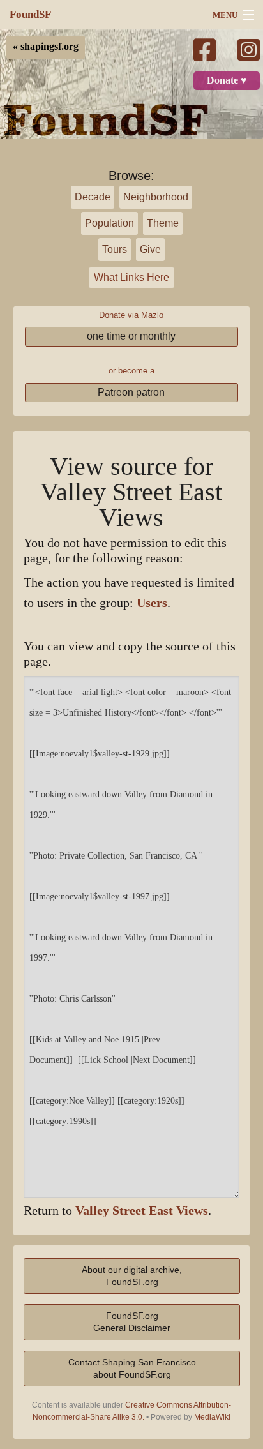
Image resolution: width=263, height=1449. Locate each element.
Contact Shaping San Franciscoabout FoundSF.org (132, 1368)
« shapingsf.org (46, 46)
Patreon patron (131, 392)
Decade (92, 196)
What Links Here (131, 277)
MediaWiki (212, 1417)
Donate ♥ (227, 80)
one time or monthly (131, 336)
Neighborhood (155, 196)
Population (109, 223)
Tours (114, 249)
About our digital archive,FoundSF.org (132, 1276)
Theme (163, 223)
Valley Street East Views (141, 1210)
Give (150, 249)
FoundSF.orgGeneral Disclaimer (131, 1321)
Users (152, 603)
